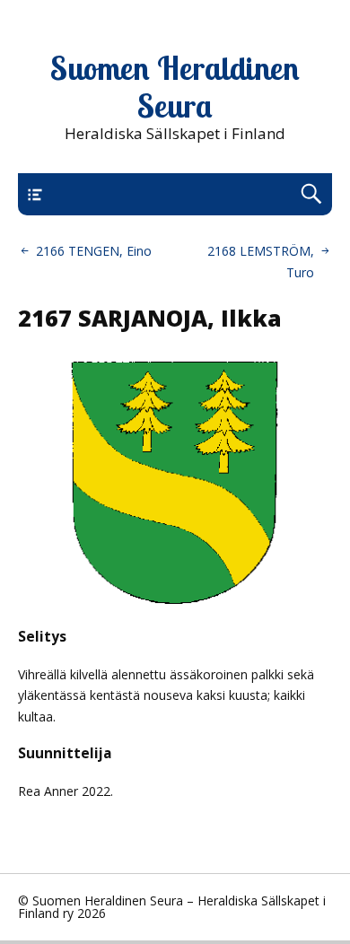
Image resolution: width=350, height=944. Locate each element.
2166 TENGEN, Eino (94, 250)
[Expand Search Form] (311, 194)
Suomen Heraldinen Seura (175, 87)
